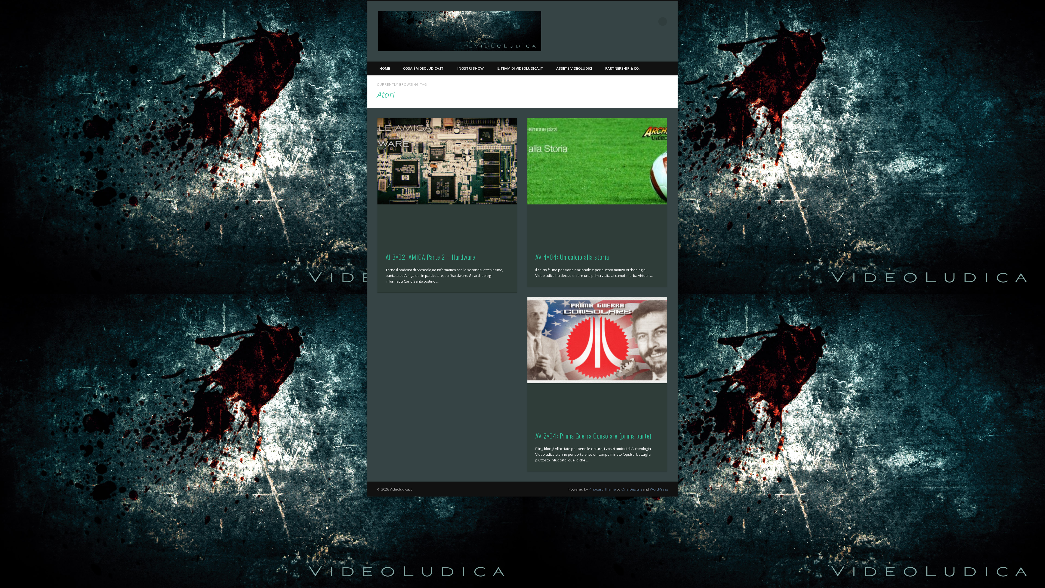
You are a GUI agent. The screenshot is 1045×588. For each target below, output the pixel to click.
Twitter (651, 21)
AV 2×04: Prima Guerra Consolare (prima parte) (593, 435)
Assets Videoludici (574, 68)
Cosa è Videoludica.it (423, 68)
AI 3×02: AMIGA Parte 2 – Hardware (430, 257)
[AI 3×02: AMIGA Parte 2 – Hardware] (447, 161)
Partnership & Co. (622, 68)
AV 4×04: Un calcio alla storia (572, 257)
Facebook (640, 21)
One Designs (631, 489)
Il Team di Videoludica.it (520, 68)
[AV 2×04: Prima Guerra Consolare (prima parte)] (597, 340)
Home (384, 68)
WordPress (659, 489)
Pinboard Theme (602, 489)
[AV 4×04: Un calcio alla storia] (597, 161)
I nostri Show (470, 68)
